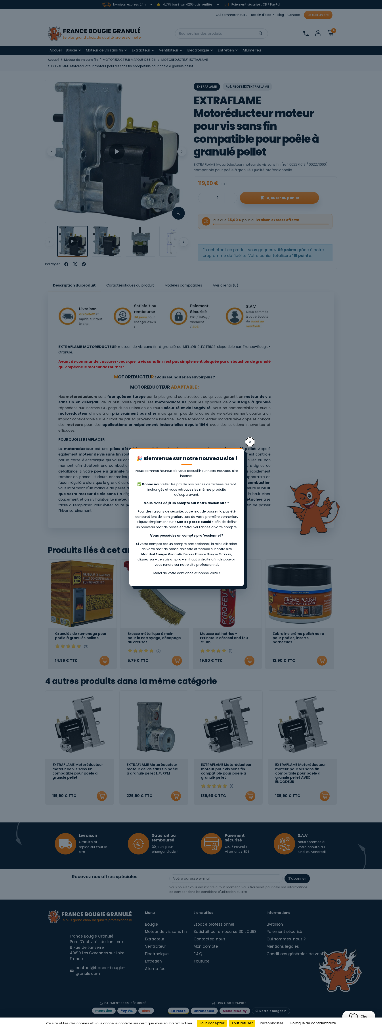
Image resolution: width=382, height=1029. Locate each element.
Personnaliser (271, 1023)
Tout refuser (242, 1023)
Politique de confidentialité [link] (313, 1023)
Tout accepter (212, 1023)
